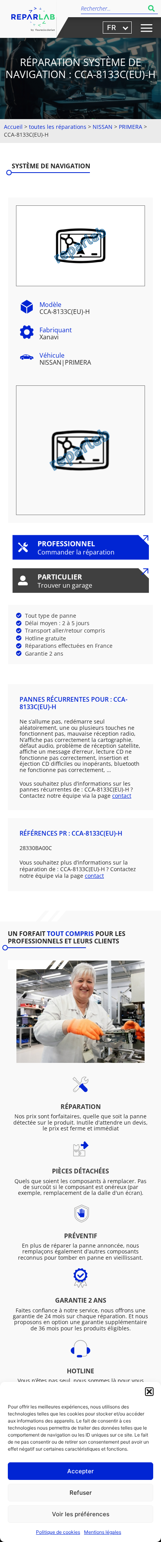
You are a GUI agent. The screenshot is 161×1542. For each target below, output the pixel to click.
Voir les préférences (80, 1514)
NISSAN (103, 126)
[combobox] (113, 8)
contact (121, 795)
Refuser (81, 1492)
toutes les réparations (57, 126)
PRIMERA (130, 126)
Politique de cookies (58, 1532)
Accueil (13, 126)
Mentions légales (102, 1532)
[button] (149, 1392)
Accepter (80, 1471)
